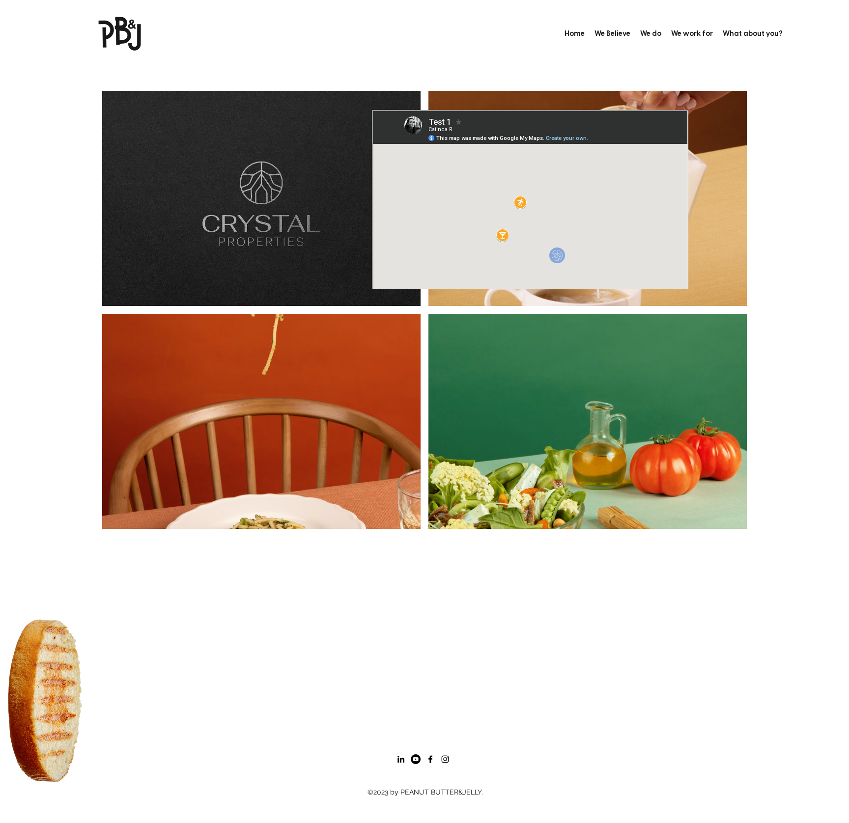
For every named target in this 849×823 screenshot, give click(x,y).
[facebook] (430, 759)
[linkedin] (401, 759)
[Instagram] (445, 759)
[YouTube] (416, 759)
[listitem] (261, 198)
